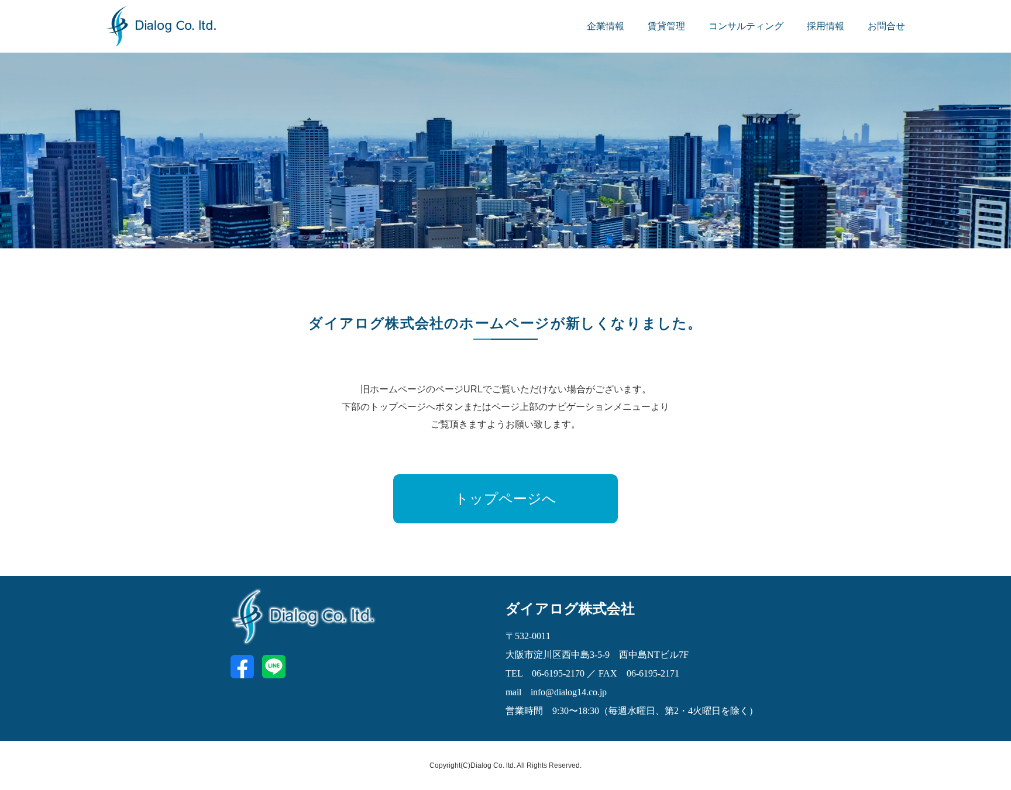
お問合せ (886, 26)
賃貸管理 (666, 26)
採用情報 (825, 26)
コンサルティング (746, 26)
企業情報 (605, 26)
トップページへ (505, 498)
